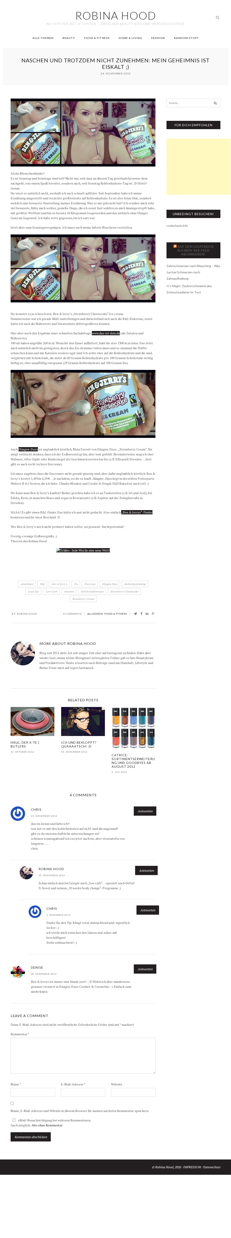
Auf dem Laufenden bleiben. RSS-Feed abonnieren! (196, 250)
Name (16, 1084)
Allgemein (95, 613)
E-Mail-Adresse (73, 1084)
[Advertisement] (198, 167)
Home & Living (130, 38)
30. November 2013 (52, 875)
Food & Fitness (97, 38)
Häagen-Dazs (28, 449)
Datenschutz (211, 1167)
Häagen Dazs (110, 584)
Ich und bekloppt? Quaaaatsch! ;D (79, 744)
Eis (76, 584)
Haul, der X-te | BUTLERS (25, 744)
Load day (33, 591)
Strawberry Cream (83, 599)
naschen (69, 591)
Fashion (158, 38)
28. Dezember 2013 (44, 973)
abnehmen (27, 584)
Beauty (68, 38)
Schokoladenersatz (92, 591)
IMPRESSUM (192, 1167)
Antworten (145, 811)
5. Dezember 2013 (58, 915)
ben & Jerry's (59, 584)
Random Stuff (186, 38)
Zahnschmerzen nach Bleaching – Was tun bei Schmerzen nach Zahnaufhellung (193, 272)
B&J (42, 584)
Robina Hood (27, 613)
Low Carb (51, 591)
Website (116, 1084)
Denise (37, 967)
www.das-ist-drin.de (106, 333)
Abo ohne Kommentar (47, 1125)
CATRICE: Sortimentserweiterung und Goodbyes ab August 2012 (133, 760)
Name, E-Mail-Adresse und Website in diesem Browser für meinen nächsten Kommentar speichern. (80, 1111)
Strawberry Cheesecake (124, 591)
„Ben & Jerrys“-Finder (136, 512)
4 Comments (72, 613)
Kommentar (20, 1034)
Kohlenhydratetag (135, 584)
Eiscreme (89, 584)
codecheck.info (177, 225)
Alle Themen (42, 38)
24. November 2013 (44, 816)
